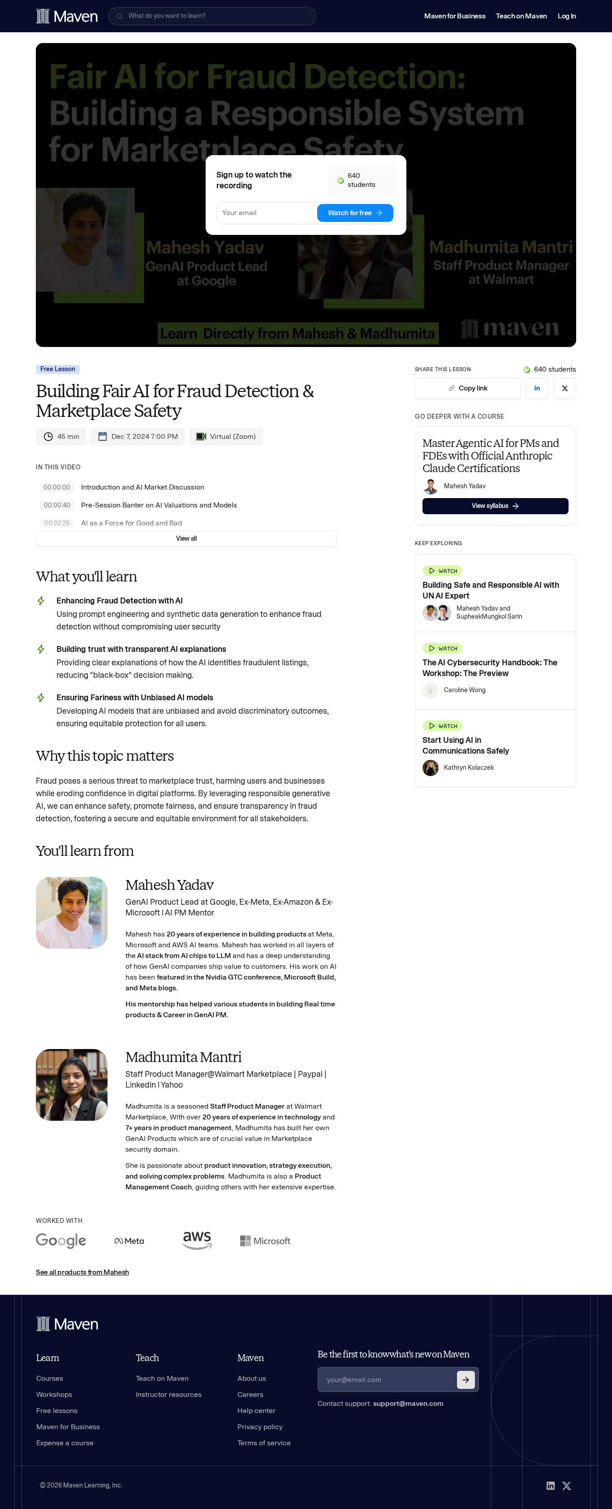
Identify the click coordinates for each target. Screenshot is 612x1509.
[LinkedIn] (550, 1485)
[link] (537, 388)
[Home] (67, 1324)
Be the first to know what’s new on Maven (393, 1354)
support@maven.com (408, 1403)
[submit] (466, 1380)
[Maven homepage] (67, 16)
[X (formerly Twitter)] (566, 1485)
